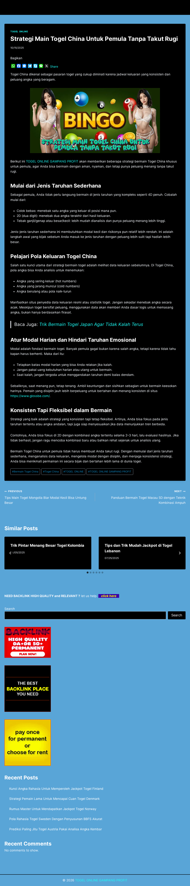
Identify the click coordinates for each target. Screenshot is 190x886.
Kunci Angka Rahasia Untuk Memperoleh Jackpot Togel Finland (56, 789)
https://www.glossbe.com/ (30, 396)
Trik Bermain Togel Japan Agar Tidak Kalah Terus (91, 324)
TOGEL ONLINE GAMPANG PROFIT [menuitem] (52, 161)
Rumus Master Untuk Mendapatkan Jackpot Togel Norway (52, 809)
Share (54, 66)
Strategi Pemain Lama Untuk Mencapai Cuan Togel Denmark (54, 799)
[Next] (180, 553)
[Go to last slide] (10, 553)
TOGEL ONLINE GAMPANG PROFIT (109, 471)
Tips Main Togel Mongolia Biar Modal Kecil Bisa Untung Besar (45, 497)
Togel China (51, 471)
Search (9, 609)
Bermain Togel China (25, 471)
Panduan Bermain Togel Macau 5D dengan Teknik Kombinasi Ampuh (148, 497)
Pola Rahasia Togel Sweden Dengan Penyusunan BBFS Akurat (55, 819)
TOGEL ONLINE (19, 31)
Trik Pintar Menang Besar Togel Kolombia (47, 545)
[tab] (88, 572)
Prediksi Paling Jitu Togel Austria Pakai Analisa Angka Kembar (55, 829)
